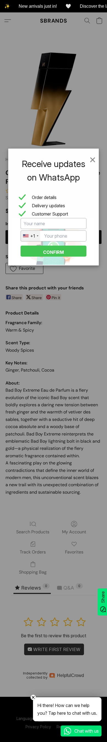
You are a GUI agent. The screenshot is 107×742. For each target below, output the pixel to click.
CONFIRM (53, 252)
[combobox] (30, 236)
